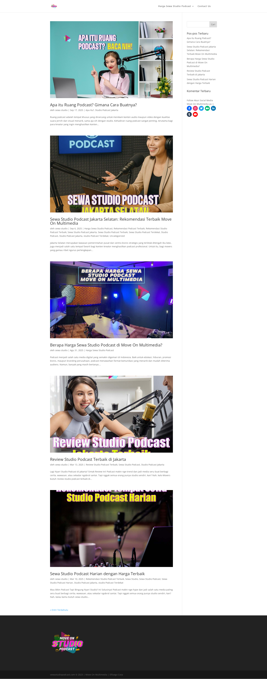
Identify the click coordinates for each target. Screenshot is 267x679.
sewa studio (61, 110)
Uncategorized (117, 235)
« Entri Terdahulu (59, 609)
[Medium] (207, 108)
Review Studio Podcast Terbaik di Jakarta (88, 459)
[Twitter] (201, 108)
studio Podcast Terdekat (96, 235)
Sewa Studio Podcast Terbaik (113, 232)
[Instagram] (195, 108)
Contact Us (204, 6)
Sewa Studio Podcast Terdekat (144, 232)
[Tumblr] (189, 114)
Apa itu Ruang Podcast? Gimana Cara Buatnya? (93, 105)
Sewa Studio (131, 578)
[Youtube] (195, 114)
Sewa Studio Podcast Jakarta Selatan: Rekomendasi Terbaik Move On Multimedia (111, 221)
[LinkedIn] (213, 108)
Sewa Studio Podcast (129, 464)
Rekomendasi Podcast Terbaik (129, 228)
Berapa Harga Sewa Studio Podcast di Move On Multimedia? (106, 345)
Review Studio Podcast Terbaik (101, 464)
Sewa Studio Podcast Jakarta (82, 232)
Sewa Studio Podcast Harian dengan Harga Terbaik (97, 573)
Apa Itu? (90, 110)
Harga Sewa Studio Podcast (174, 6)
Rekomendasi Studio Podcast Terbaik (105, 578)
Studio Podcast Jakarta (106, 110)
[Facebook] (189, 108)
